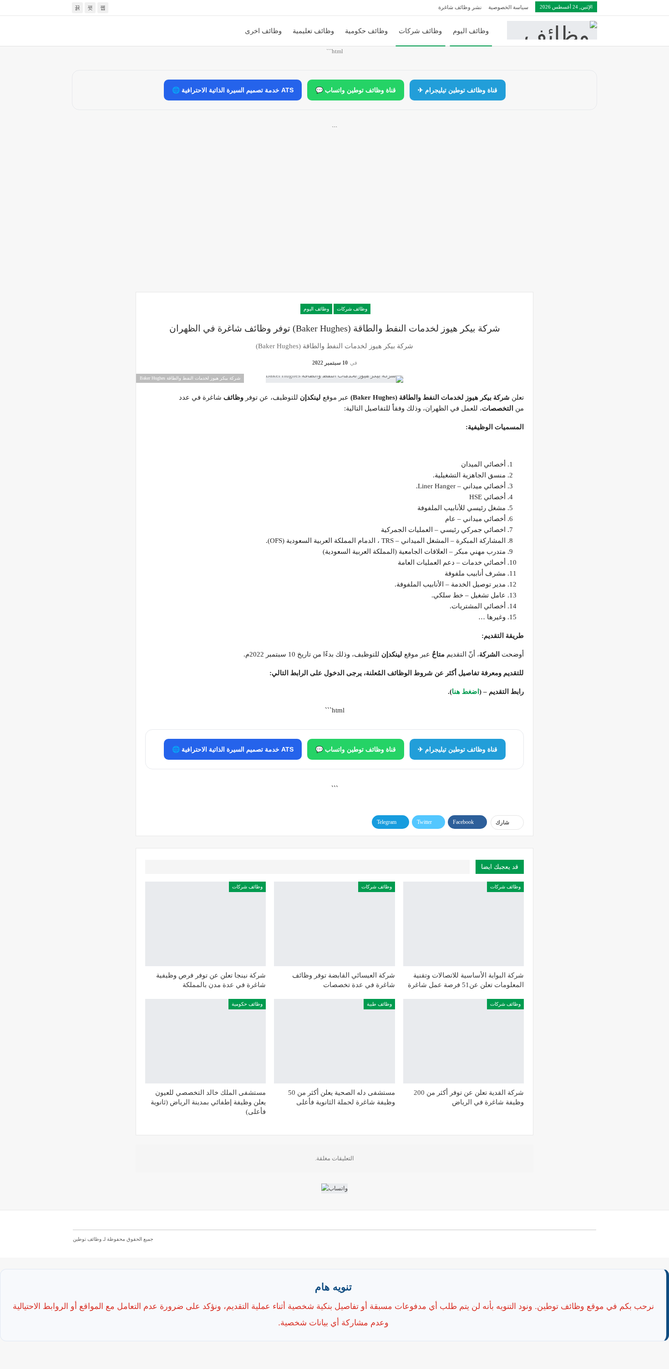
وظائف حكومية (366, 31)
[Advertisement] (334, 218)
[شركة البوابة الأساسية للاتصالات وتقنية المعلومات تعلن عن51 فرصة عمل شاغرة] (463, 924)
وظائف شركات (420, 31)
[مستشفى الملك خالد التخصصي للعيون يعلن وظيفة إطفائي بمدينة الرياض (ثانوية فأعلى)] (205, 1041)
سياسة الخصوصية (508, 7)
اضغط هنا (465, 691)
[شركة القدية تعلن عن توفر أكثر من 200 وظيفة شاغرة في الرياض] (463, 1041)
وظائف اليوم (471, 31)
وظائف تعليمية (313, 31)
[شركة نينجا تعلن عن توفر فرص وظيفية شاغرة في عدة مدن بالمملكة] (205, 924)
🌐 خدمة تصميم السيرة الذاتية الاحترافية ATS (233, 90)
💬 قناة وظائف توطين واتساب (355, 90)
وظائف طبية (379, 1004)
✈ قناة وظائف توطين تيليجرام (457, 90)
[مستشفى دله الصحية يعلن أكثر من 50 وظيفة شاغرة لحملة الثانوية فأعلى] (334, 1041)
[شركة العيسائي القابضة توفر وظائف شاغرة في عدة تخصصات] (334, 924)
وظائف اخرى (263, 31)
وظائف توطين (87, 1239)
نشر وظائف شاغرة (459, 7)
